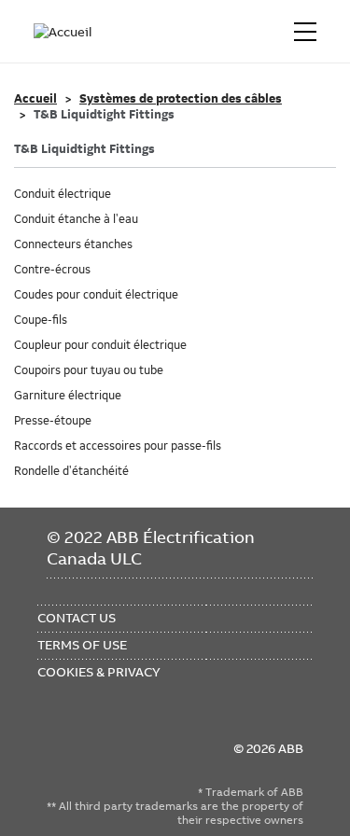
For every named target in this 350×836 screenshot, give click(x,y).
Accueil (35, 98)
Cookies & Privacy (99, 671)
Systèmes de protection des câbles (180, 98)
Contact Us (76, 617)
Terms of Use (82, 644)
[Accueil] (63, 31)
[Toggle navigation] (305, 31)
